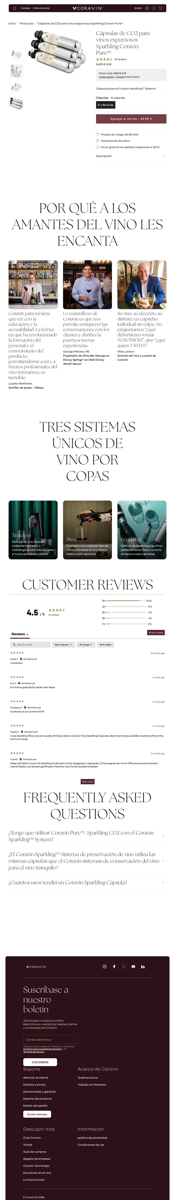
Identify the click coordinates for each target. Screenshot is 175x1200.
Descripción (104, 156)
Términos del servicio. (33, 1051)
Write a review (156, 632)
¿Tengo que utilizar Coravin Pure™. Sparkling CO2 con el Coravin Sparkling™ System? (81, 836)
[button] (153, 8)
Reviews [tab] (20, 633)
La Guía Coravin (34, 1179)
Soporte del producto (37, 1098)
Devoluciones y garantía (39, 1091)
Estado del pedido (35, 1105)
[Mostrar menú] (14, 8)
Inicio (12, 23)
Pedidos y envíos (34, 1084)
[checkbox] (105, 645)
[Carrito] (160, 8)
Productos (26, 23)
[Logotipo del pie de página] (36, 967)
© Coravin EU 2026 (33, 1197)
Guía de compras (34, 1151)
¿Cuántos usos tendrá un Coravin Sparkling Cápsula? (68, 882)
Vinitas (27, 1144)
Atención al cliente (35, 1077)
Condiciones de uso (91, 1144)
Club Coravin (32, 1137)
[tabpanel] (87, 715)
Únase (121, 76)
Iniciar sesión (107, 76)
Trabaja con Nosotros (92, 1084)
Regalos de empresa (36, 1158)
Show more (87, 781)
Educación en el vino (37, 1172)
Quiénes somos (88, 1077)
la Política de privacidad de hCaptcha (42, 1048)
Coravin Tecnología (36, 1165)
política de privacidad (92, 1137)
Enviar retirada (37, 1114)
